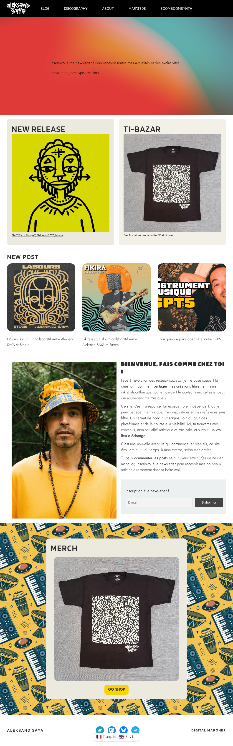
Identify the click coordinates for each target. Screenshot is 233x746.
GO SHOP (116, 689)
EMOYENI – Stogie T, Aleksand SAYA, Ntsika (37, 235)
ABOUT (108, 8)
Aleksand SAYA (25, 730)
